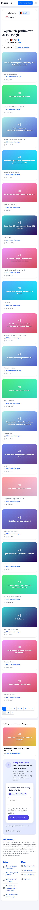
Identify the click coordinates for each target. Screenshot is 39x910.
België (25, 13)
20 (8, 712)
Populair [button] (7, 47)
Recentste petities (22, 47)
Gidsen (6, 862)
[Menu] (35, 3)
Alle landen (13, 13)
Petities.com (6, 3)
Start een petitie (25, 3)
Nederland (12, 17)
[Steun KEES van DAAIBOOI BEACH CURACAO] (19, 741)
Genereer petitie (19, 818)
